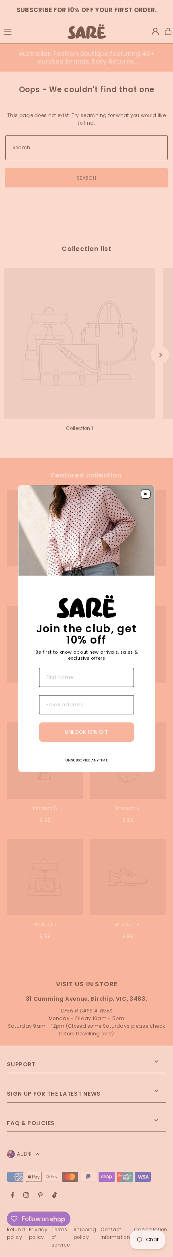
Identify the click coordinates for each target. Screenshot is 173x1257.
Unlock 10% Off (87, 732)
